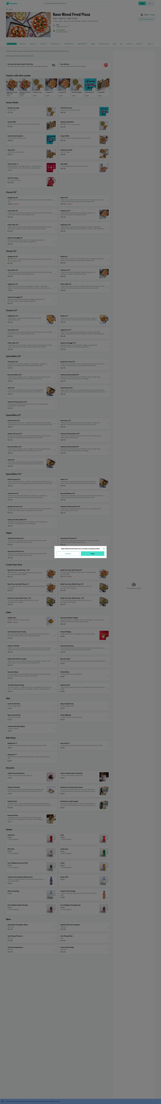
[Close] (104, 549)
